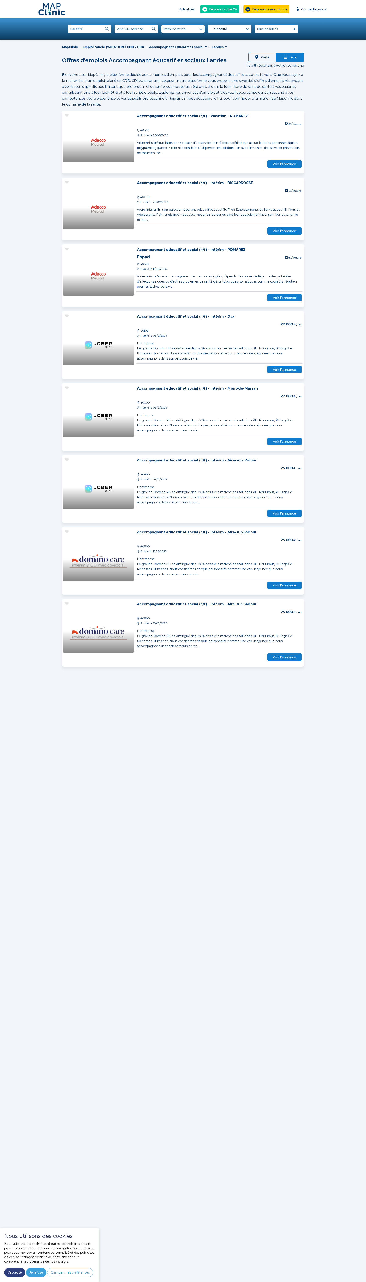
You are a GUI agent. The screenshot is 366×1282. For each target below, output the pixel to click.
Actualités (186, 9)
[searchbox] (230, 29)
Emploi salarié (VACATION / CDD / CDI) (113, 47)
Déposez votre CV (223, 9)
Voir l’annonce (284, 164)
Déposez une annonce (269, 9)
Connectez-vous (313, 9)
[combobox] (229, 29)
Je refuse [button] (36, 1272)
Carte (264, 57)
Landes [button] (218, 47)
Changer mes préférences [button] (70, 1272)
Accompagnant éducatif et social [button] (176, 47)
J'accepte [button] (15, 1272)
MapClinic (70, 47)
